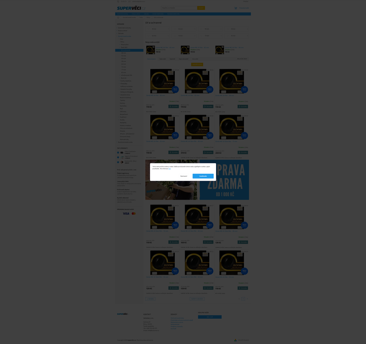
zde (170, 169)
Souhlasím (203, 176)
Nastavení (183, 176)
